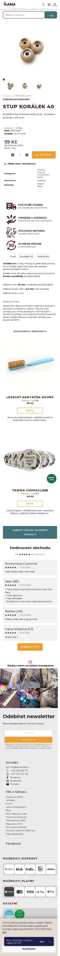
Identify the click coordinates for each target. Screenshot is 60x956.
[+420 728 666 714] (43, 4)
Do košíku (46, 154)
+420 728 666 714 (19, 770)
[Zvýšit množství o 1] (26, 154)
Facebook (15, 777)
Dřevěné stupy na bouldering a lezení (43, 173)
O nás (9, 803)
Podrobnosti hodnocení (16, 99)
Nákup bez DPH (14, 824)
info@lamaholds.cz (19, 767)
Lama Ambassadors (16, 807)
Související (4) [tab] (26, 256)
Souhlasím (29, 948)
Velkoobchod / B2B (15, 820)
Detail (30, 410)
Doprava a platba (14, 797)
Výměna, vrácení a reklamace (20, 830)
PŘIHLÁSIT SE (28, 740)
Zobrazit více (30, 647)
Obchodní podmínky (16, 827)
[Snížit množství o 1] (12, 154)
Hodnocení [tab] (43, 256)
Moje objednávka (14, 834)
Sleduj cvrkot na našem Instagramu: (30, 665)
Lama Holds (20, 133)
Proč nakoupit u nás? (16, 814)
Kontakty (10, 800)
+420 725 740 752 (19, 774)
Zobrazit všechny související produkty (30, 532)
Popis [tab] (13, 256)
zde (4, 932)
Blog (8, 810)
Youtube (14, 784)
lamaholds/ (15, 780)
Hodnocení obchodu (30, 547)
